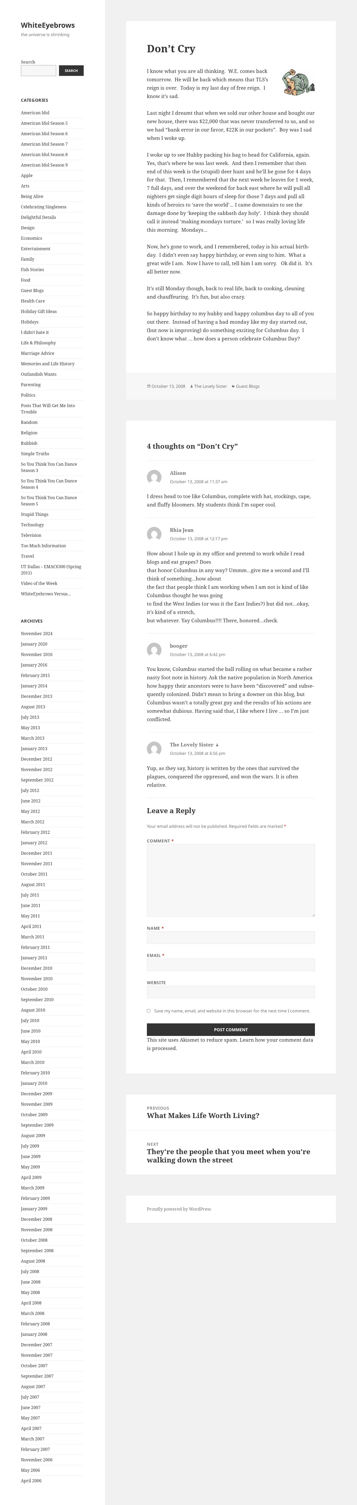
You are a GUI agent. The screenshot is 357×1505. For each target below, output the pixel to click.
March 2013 (32, 738)
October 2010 (34, 989)
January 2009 (34, 1209)
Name (155, 928)
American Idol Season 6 (44, 133)
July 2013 (30, 717)
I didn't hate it (35, 332)
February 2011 (35, 947)
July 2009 (30, 1146)
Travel (27, 556)
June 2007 (31, 1407)
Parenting (31, 384)
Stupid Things (34, 514)
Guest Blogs (32, 290)
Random (29, 422)
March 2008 (32, 1313)
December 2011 (36, 853)
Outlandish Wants (38, 374)
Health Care (33, 301)
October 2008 (34, 1240)
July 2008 (30, 1271)
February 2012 (35, 832)
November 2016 (37, 654)
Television (31, 535)
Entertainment (35, 249)
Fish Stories (32, 269)
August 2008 (33, 1261)
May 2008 (30, 1292)
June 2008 (31, 1282)
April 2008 (31, 1303)
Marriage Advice (37, 353)
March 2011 (32, 937)
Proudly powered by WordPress (179, 1209)
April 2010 (31, 1052)
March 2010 (32, 1062)
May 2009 (30, 1167)
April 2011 (31, 926)
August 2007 (33, 1386)
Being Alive (32, 196)
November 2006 (37, 1460)
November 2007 (37, 1355)
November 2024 (37, 633)
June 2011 (31, 905)
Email (155, 955)
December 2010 (36, 968)
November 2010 (37, 979)
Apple (27, 175)
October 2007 (34, 1366)
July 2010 (30, 1020)
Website (156, 982)
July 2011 (30, 895)
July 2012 (30, 790)
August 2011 (33, 884)
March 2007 (32, 1439)
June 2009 (31, 1156)
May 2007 (30, 1418)
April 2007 (31, 1428)
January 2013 (34, 748)
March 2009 (32, 1188)
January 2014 (34, 686)
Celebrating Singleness (43, 207)
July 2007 (30, 1397)
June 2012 (31, 801)
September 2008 (37, 1250)
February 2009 (35, 1198)
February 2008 (35, 1324)
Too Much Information (43, 546)
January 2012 (34, 843)
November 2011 (37, 863)
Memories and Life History (47, 364)
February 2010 (35, 1073)
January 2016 (34, 665)
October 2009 (34, 1115)
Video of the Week (39, 583)
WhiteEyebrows (48, 25)
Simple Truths (35, 454)
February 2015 (35, 675)
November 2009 (37, 1104)
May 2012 (30, 811)
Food (25, 280)
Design (27, 228)
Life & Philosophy (38, 343)
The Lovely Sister (210, 386)
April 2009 (31, 1177)
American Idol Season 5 (44, 123)
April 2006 (31, 1481)
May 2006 (30, 1470)
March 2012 (32, 822)
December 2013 (36, 696)
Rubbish (29, 443)
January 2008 (34, 1334)
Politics (28, 395)
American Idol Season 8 (44, 154)
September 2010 (37, 999)
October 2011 (34, 874)
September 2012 (37, 780)
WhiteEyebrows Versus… (46, 594)
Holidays (29, 322)
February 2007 (35, 1449)
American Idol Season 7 (44, 144)
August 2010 (33, 1010)
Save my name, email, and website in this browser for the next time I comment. (232, 1011)
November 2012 (37, 769)
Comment (160, 841)
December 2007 (36, 1345)
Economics (31, 238)
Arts (25, 186)
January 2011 (34, 958)
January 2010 (34, 1083)
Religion (29, 433)
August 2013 (33, 707)
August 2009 (33, 1135)
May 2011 (30, 916)
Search (28, 62)
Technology (32, 525)
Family (27, 259)
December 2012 (36, 759)
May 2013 (30, 728)
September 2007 (37, 1376)
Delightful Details (38, 217)
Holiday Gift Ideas (39, 311)
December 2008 (36, 1219)
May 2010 (30, 1041)
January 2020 (34, 644)
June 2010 (31, 1031)
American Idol (35, 113)
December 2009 (36, 1094)
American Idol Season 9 (44, 165)
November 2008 (37, 1230)
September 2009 (37, 1125)
